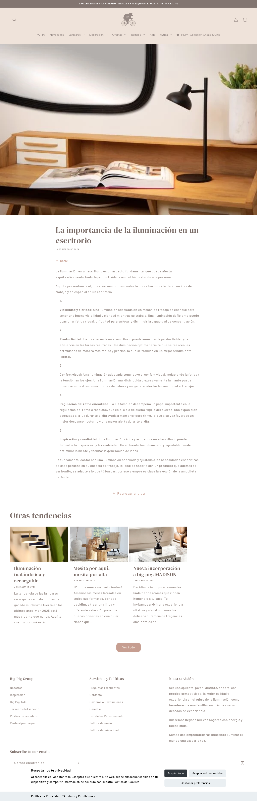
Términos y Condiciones (78, 796)
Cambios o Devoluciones (106, 702)
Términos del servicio (25, 709)
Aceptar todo (176, 773)
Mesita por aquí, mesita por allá (92, 571)
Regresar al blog (131, 493)
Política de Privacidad (45, 796)
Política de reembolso (25, 716)
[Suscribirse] (77, 763)
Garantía (95, 709)
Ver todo (128, 647)
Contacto (96, 695)
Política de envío (101, 723)
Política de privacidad (104, 730)
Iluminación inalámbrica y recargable (29, 574)
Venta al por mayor (22, 723)
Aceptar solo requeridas (207, 773)
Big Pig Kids (18, 702)
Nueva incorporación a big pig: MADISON (156, 571)
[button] (14, 19)
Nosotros (16, 688)
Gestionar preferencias (195, 783)
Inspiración (17, 695)
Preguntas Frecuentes (105, 688)
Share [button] (64, 261)
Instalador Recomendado (106, 716)
